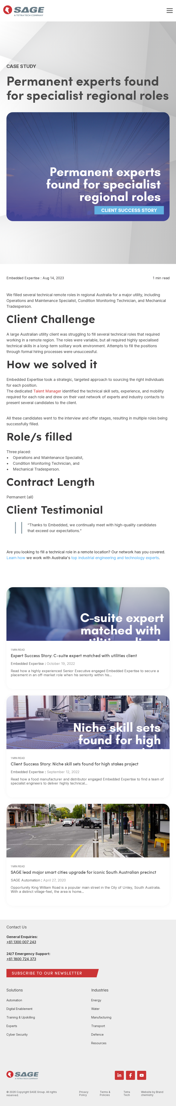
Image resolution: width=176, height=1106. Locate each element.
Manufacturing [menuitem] (101, 1017)
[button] (170, 10)
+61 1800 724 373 (21, 959)
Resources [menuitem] (98, 1043)
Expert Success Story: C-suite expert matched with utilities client (74, 655)
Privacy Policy (83, 1094)
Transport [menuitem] (98, 1026)
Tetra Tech (126, 1094)
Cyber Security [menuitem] (17, 1034)
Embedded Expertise (23, 278)
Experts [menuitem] (11, 1026)
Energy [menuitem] (96, 1000)
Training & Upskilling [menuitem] (20, 1017)
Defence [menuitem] (97, 1034)
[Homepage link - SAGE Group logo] (22, 1077)
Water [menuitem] (95, 1009)
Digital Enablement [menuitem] (19, 1009)
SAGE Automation (25, 880)
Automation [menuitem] (14, 1000)
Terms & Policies (105, 1094)
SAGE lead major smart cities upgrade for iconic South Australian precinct (83, 872)
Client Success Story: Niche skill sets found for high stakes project (74, 764)
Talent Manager (47, 391)
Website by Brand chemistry (152, 1094)
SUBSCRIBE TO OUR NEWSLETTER (47, 973)
